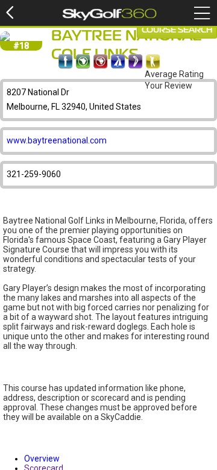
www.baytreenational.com (57, 140)
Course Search (177, 30)
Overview (42, 458)
